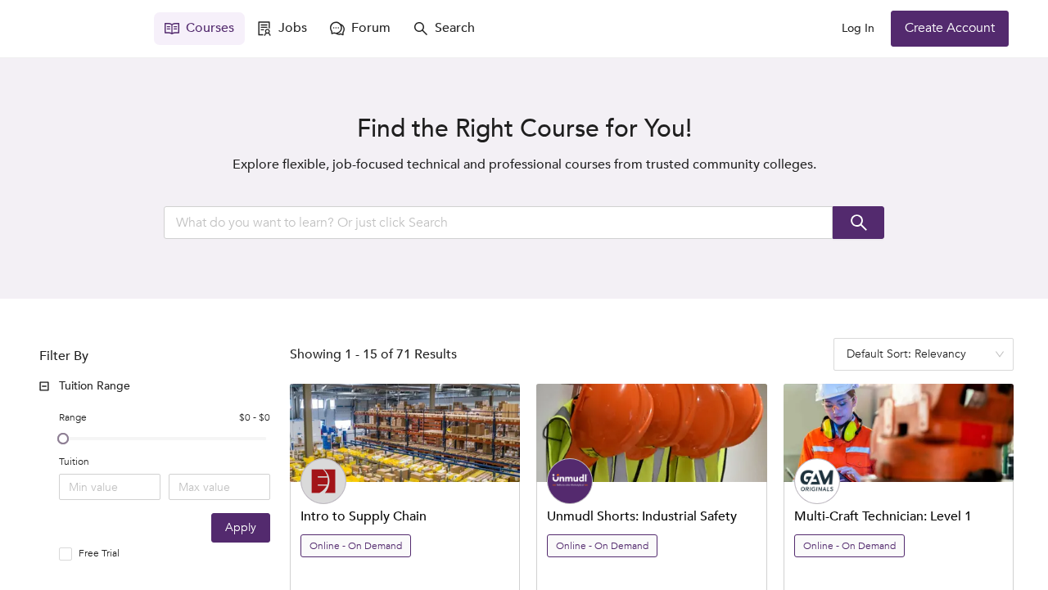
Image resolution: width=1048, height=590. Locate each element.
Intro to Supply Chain (363, 516)
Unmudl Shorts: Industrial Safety (642, 516)
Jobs (292, 28)
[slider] (63, 439)
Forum (371, 28)
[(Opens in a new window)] (88, 28)
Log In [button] (858, 28)
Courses (210, 28)
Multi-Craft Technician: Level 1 (883, 516)
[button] (158, 386)
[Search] (858, 222)
